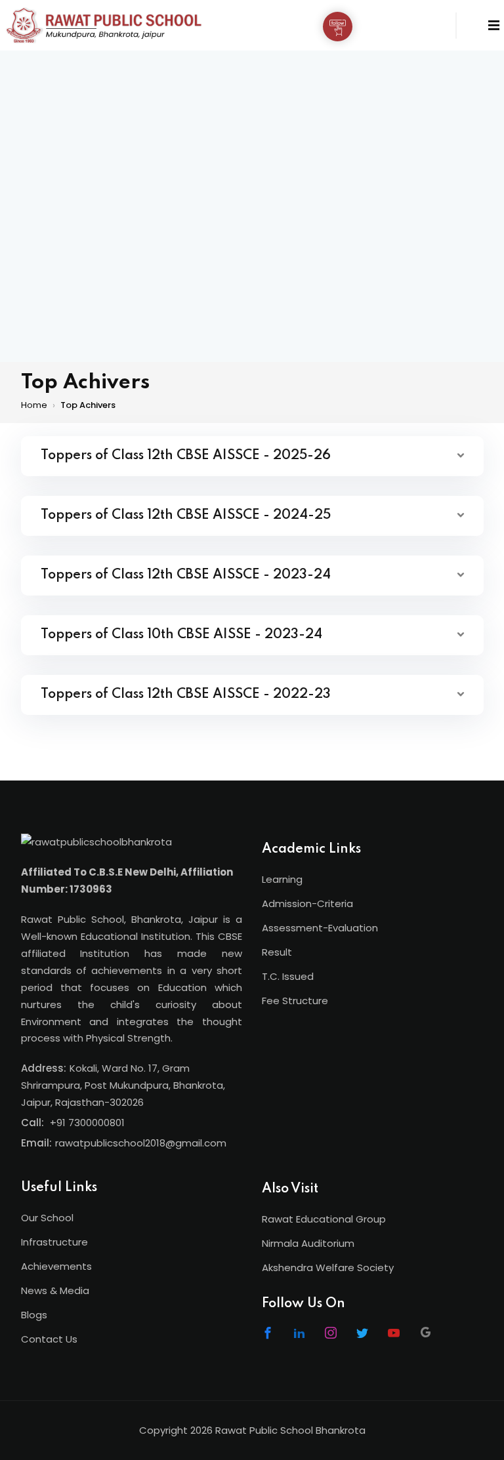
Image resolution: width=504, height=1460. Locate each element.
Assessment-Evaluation (320, 928)
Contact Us (49, 1339)
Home (34, 405)
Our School (47, 1218)
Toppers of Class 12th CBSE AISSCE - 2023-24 (186, 575)
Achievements (56, 1266)
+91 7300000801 (87, 1122)
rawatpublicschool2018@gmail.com (140, 1143)
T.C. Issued (288, 976)
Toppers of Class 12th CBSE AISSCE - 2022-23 (186, 694)
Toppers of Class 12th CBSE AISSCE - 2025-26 (186, 455)
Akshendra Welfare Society (328, 1267)
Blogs (34, 1315)
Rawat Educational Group (324, 1219)
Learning (282, 879)
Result (277, 952)
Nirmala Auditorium (308, 1243)
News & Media (55, 1290)
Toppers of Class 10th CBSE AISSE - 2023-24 (181, 634)
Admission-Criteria (307, 903)
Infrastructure (54, 1242)
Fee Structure (295, 1000)
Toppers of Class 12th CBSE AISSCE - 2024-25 (186, 515)
